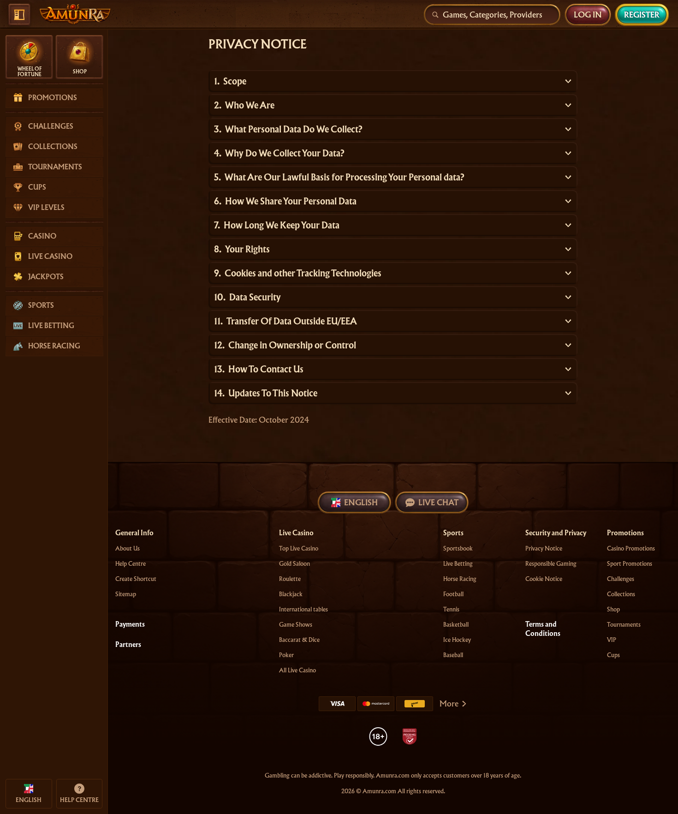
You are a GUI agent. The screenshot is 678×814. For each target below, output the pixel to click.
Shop (613, 609)
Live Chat (438, 502)
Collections (621, 594)
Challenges (620, 579)
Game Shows (295, 624)
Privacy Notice (543, 548)
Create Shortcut (135, 579)
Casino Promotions (631, 548)
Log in (588, 14)
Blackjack (291, 594)
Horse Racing (459, 579)
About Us (127, 548)
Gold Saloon (294, 564)
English (361, 502)
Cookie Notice (543, 579)
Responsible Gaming (551, 564)
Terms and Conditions (542, 629)
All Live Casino (297, 670)
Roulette (290, 579)
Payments (130, 624)
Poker (286, 655)
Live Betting (458, 564)
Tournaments (624, 624)
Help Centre (130, 564)
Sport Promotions (629, 564)
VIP (611, 640)
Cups (613, 655)
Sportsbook (458, 548)
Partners (128, 644)
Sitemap (125, 594)
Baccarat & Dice (299, 640)
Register (642, 14)
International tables (303, 609)
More (449, 703)
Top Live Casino (298, 548)
